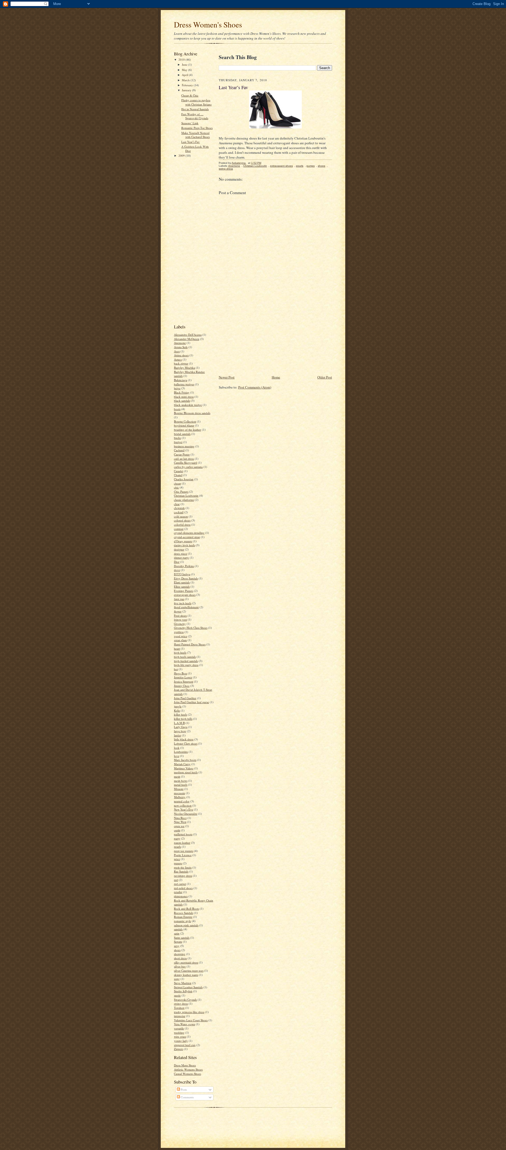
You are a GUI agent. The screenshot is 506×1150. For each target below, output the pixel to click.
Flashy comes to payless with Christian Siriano (196, 102)
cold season (181, 516)
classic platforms (184, 500)
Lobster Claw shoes (185, 743)
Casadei (178, 471)
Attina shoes (181, 355)
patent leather (182, 843)
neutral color (181, 801)
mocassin (179, 793)
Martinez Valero (183, 768)
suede (177, 995)
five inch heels (182, 603)
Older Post (324, 377)
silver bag (180, 966)
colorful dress (182, 524)
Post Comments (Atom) (254, 387)
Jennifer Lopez (183, 677)
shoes (177, 950)
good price (180, 636)
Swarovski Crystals (185, 1000)
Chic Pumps (181, 491)
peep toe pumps (183, 851)
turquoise (179, 1016)
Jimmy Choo (181, 686)
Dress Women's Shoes (208, 24)
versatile (179, 1028)
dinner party (181, 557)
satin (176, 933)
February (188, 85)
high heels (180, 652)
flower (178, 611)
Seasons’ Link (189, 123)
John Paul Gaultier (185, 698)
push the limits (183, 867)
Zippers (178, 1049)
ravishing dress (183, 876)
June (185, 64)
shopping (179, 954)
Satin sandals (181, 938)
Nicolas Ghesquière (185, 814)
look (176, 748)
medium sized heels (186, 772)
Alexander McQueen (186, 339)
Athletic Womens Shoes (188, 1069)
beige (177, 388)
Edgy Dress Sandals (186, 578)
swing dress (181, 1003)
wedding (179, 1032)
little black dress (183, 739)
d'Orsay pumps (183, 541)
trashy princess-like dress (189, 1012)
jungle (178, 706)
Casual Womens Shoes (187, 1074)
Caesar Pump (182, 454)
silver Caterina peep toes (188, 970)
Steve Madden (182, 983)
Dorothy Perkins (184, 566)
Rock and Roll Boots (186, 909)
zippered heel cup (185, 1045)
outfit (177, 830)
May (185, 70)
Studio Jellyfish (183, 991)
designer (179, 549)
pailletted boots (183, 834)
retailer (178, 892)
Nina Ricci (180, 818)
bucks (177, 438)
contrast (178, 529)
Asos (177, 351)
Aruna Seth (181, 347)
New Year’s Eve (183, 809)
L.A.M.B (179, 723)
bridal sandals (182, 434)
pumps (178, 863)
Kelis (177, 710)
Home (276, 377)
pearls (177, 847)
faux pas (179, 599)
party (177, 838)
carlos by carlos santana (188, 467)
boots (177, 409)
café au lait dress (184, 459)
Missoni (178, 789)
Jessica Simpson (183, 681)
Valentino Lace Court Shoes (191, 1020)
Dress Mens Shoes (185, 1065)
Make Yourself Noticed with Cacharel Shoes (195, 135)
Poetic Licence (183, 855)
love (176, 756)
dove (177, 570)
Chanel (178, 475)
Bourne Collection (185, 421)
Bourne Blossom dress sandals (192, 413)
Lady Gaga (180, 727)
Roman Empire (183, 917)
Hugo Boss (180, 673)
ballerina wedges (184, 384)
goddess (179, 632)
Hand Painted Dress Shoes (190, 644)
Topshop (179, 1008)
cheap (177, 483)
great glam (180, 640)
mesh (177, 776)
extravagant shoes (185, 595)
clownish (179, 508)
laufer (177, 735)
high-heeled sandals (186, 661)
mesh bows (180, 781)
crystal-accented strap (187, 537)
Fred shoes (180, 615)
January (187, 90)
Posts (183, 1089)
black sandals (182, 400)
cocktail (178, 512)
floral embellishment (186, 607)
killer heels (180, 714)
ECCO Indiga (182, 574)
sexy (176, 946)
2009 (182, 155)
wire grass (180, 1036)
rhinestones (181, 896)
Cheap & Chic (189, 95)
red (176, 880)
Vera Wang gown (184, 1024)
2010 (182, 59)
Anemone (180, 343)
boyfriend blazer (184, 425)
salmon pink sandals (186, 925)
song (177, 979)
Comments (187, 1097)
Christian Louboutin (186, 495)
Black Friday (181, 392)
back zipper (181, 363)
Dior (176, 562)
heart (177, 648)
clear (177, 504)
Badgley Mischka (184, 368)
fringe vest (180, 619)
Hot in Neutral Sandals (195, 109)
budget (178, 442)
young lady (181, 1041)
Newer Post (227, 377)
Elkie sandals (182, 586)
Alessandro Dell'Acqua (188, 335)
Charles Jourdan (183, 479)
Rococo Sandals (183, 913)
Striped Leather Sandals (188, 987)
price (177, 859)
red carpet (180, 884)
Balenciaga (180, 380)
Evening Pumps (183, 591)
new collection (183, 805)
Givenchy (180, 624)
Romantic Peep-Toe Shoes (197, 128)
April (185, 75)
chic (176, 487)
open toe (179, 826)
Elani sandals (182, 582)
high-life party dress (186, 665)
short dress (180, 958)
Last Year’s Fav (190, 142)
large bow (180, 731)
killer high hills (183, 719)
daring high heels (184, 545)
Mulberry (180, 797)
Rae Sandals (181, 871)
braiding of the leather (187, 430)
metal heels (180, 785)
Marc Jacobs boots (185, 760)
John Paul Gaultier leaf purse (191, 702)
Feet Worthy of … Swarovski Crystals (194, 116)
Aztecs (178, 359)
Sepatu (178, 941)
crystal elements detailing (189, 533)
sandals (178, 929)
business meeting (184, 446)
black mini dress (184, 397)
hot (176, 669)
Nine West (180, 822)
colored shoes (182, 520)
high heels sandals (185, 657)
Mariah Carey (182, 764)
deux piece (180, 553)
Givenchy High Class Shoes (190, 628)
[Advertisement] (195, 240)
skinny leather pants (186, 975)
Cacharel (179, 450)
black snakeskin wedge (188, 405)
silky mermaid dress (186, 962)
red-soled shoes (183, 888)
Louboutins (181, 752)
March (186, 80)
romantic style (182, 921)
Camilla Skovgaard (185, 462)
